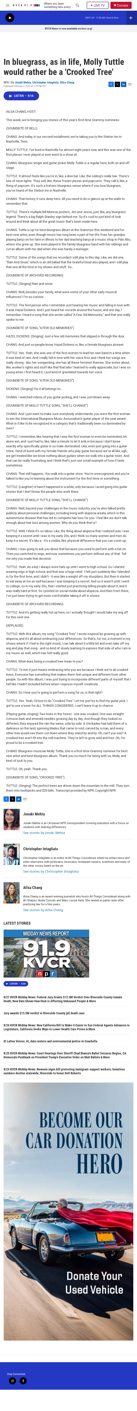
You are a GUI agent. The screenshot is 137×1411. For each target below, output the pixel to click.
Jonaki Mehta (23, 82)
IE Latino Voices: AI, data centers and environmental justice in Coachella (50, 1041)
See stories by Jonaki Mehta (44, 833)
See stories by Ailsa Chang (43, 910)
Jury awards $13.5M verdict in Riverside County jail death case (44, 1013)
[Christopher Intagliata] (12, 854)
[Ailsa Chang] (12, 892)
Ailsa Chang (67, 82)
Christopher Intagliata (45, 82)
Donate (122, 5)
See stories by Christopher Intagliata (50, 871)
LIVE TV (99, 5)
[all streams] (131, 18)
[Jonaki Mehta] (12, 819)
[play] (10, 18)
